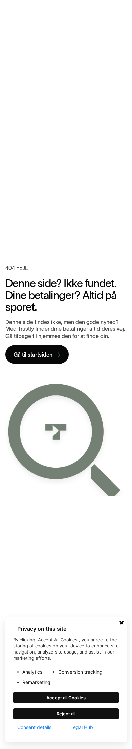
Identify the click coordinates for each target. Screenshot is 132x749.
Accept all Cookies (66, 697)
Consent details (34, 727)
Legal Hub (81, 727)
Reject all (66, 713)
